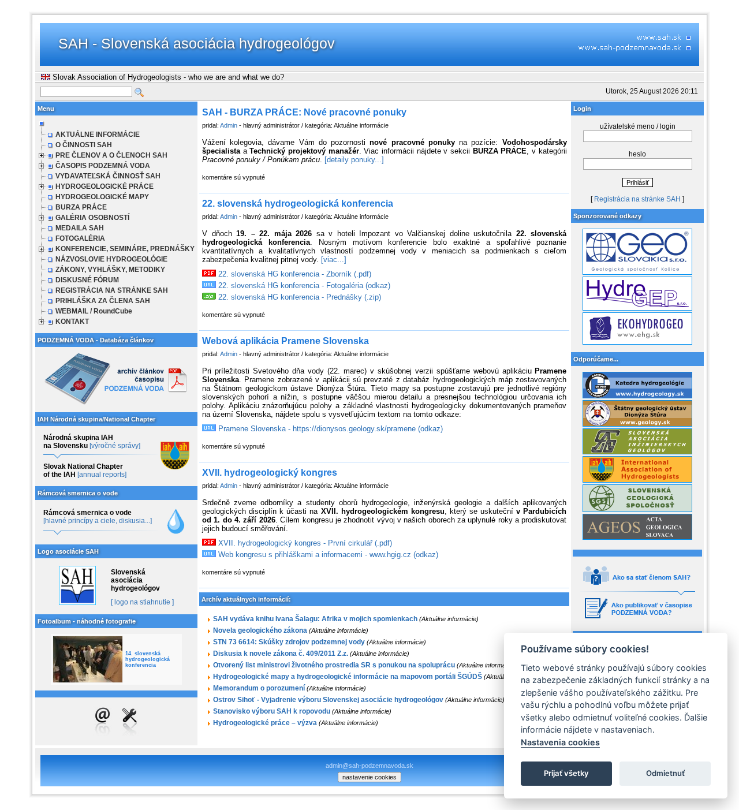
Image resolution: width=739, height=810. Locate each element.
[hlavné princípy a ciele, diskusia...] (97, 521)
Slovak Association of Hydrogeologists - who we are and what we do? (167, 77)
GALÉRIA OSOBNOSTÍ (92, 218)
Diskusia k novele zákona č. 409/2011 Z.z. (280, 654)
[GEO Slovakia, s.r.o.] (637, 272)
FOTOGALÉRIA (80, 238)
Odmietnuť (665, 773)
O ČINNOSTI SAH (83, 145)
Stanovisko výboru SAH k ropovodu (271, 711)
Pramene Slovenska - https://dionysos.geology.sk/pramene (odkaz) (329, 428)
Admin (228, 125)
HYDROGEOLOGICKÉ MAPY (102, 197)
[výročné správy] (114, 446)
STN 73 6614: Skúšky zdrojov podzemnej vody (289, 642)
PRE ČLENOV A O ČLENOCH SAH (111, 155)
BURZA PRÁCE (81, 207)
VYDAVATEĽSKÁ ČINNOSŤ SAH (108, 176)
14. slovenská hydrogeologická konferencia (147, 659)
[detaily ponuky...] (354, 159)
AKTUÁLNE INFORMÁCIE (97, 134)
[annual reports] (101, 475)
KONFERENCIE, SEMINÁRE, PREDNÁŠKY (125, 249)
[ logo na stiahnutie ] (142, 602)
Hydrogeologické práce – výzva (265, 723)
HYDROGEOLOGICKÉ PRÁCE (104, 186)
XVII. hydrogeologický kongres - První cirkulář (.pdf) (304, 543)
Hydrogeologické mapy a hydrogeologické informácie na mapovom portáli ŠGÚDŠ (347, 677)
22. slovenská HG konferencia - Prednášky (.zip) (298, 297)
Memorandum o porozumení (259, 688)
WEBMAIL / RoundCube (93, 311)
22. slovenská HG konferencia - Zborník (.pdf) (293, 274)
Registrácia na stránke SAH (637, 199)
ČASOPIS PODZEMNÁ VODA (102, 166)
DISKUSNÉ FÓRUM (87, 280)
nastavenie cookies (369, 777)
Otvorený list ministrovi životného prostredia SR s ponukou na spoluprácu (334, 665)
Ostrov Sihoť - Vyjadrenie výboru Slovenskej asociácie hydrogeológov (328, 700)
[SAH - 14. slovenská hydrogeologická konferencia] (88, 659)
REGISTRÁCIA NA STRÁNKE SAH (111, 290)
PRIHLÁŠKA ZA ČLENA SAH (102, 301)
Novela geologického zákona (260, 630)
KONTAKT (72, 322)
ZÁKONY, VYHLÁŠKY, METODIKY (110, 270)
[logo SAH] (77, 603)
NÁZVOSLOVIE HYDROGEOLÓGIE (111, 259)
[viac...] (333, 259)
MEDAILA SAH (79, 228)
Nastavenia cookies (560, 742)
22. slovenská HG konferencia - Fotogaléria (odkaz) (303, 285)
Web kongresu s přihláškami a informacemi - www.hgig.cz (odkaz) (327, 554)
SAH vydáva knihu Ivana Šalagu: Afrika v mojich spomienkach (315, 619)
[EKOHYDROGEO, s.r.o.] (637, 342)
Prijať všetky (566, 773)
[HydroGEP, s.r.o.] (637, 308)
